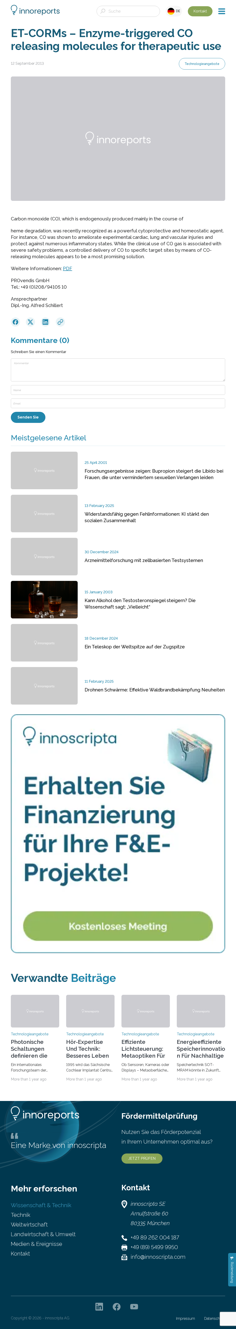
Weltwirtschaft (29, 1224)
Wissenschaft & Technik (41, 1205)
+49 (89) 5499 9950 (154, 1247)
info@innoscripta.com (158, 1256)
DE (177, 11)
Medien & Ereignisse (36, 1244)
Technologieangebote (202, 64)
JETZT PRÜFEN (142, 1158)
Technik (20, 1215)
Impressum (185, 1318)
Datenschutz (214, 1318)
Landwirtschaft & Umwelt (43, 1234)
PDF (67, 268)
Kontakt (200, 11)
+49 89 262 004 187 (155, 1237)
